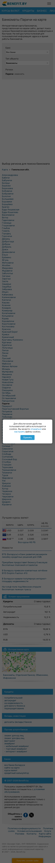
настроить (19, 431)
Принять (27, 437)
